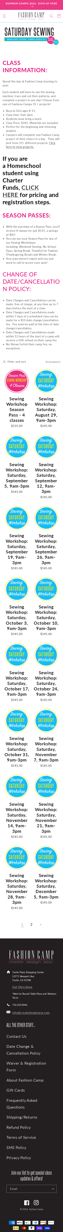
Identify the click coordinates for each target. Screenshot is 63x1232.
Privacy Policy (18, 1157)
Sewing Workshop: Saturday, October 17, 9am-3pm (17, 683)
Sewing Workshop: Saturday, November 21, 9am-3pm (46, 817)
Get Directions (22, 987)
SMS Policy (16, 1147)
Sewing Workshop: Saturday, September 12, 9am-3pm (46, 478)
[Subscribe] (52, 1189)
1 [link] (22, 924)
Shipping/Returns (21, 1117)
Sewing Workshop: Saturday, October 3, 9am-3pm (17, 617)
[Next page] (40, 924)
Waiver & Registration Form (26, 1066)
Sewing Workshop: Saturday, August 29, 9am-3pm (46, 409)
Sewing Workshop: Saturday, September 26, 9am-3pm (46, 549)
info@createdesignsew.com (31, 1012)
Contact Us (16, 1036)
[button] (4, 16)
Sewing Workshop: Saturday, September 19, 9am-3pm (17, 549)
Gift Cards (15, 1090)
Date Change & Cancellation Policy (23, 1049)
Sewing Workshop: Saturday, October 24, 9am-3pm (46, 683)
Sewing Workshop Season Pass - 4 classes (16, 409)
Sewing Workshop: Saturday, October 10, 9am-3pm (46, 617)
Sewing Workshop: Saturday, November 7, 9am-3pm (46, 749)
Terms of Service (21, 1137)
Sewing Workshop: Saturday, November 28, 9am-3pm (17, 889)
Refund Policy (18, 1127)
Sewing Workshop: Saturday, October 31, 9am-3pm (17, 749)
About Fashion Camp (24, 1080)
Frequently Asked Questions (21, 1103)
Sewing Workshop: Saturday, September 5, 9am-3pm (16, 475)
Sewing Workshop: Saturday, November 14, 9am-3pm (17, 817)
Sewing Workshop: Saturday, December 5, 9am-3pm (46, 886)
